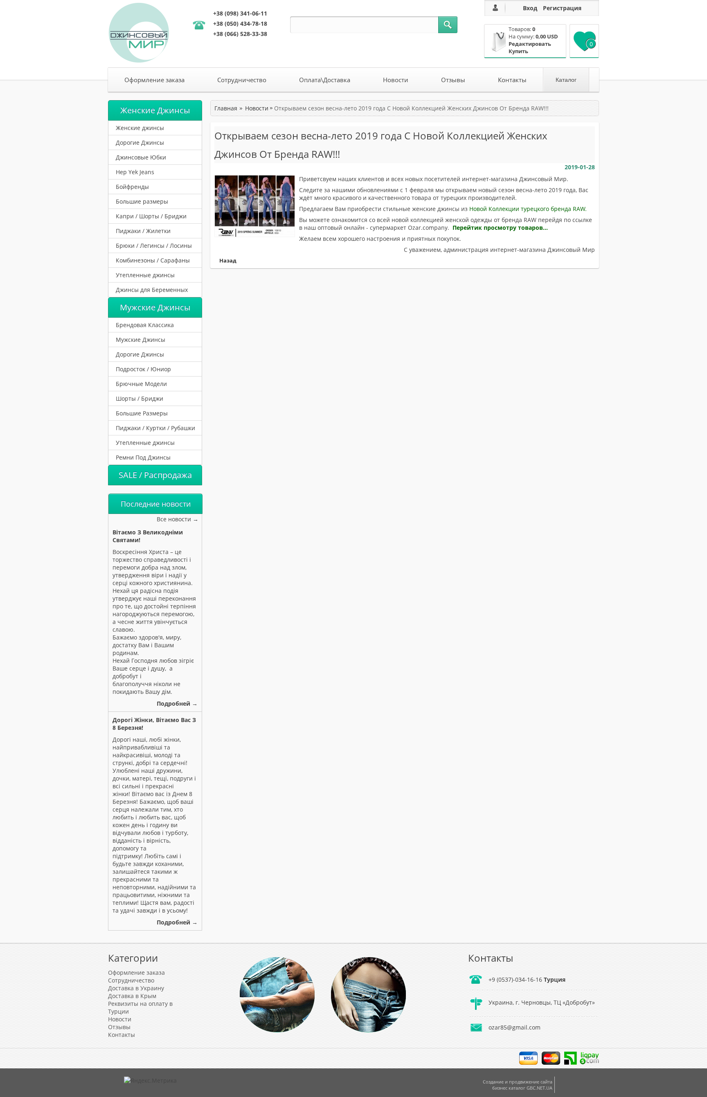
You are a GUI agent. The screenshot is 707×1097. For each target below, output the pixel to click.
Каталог (566, 79)
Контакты (512, 80)
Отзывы (453, 80)
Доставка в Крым (132, 996)
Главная (225, 108)
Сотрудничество (241, 80)
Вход (530, 8)
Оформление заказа (154, 80)
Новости (395, 80)
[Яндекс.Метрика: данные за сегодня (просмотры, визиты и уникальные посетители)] (150, 1080)
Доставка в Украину (136, 988)
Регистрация (562, 8)
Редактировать (530, 43)
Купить (518, 51)
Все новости (174, 519)
